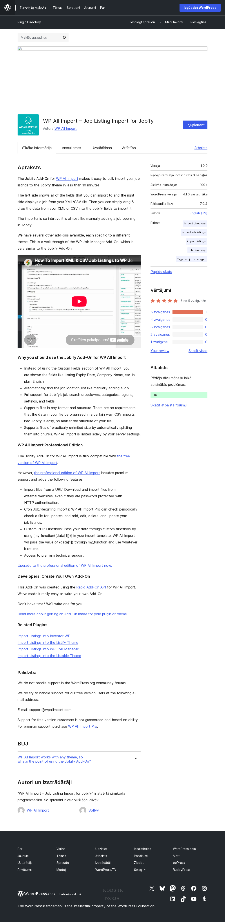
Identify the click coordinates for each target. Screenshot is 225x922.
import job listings (194, 232)
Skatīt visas (198, 350)
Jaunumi (23, 856)
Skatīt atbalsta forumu (169, 405)
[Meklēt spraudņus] (64, 37)
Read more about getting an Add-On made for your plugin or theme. (73, 614)
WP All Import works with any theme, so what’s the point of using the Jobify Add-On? (54, 759)
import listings (196, 241)
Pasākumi (141, 856)
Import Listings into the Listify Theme (48, 642)
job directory (197, 250)
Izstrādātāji (103, 862)
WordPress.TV (105, 869)
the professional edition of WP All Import (67, 473)
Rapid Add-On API (91, 587)
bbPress (179, 862)
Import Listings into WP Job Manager (48, 649)
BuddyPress (182, 869)
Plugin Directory (29, 22)
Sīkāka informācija (37, 148)
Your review (160, 350)
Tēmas (61, 856)
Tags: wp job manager (191, 259)
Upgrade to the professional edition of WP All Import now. (65, 565)
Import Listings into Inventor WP (44, 636)
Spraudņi (62, 862)
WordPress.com (184, 849)
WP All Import (65, 128)
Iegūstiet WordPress (200, 7)
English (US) (198, 213)
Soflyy (94, 810)
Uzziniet (101, 849)
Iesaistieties (142, 849)
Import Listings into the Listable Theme (49, 655)
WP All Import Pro (82, 726)
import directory (195, 223)
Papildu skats (161, 271)
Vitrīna (60, 849)
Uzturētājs (25, 862)
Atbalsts (200, 148)
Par (20, 849)
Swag (140, 869)
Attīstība (129, 148)
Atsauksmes (71, 148)
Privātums (25, 869)
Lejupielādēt (195, 125)
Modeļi (61, 869)
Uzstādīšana (101, 148)
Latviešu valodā (70, 894)
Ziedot (139, 862)
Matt (176, 856)
